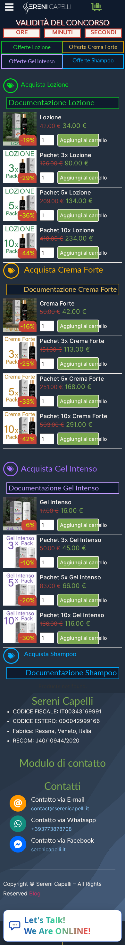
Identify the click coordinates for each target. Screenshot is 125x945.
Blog (34, 893)
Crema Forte (57, 303)
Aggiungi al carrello (79, 140)
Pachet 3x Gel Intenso (70, 539)
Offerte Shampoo (93, 60)
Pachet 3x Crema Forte (72, 340)
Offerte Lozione (32, 47)
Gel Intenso (55, 502)
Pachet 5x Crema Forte (72, 378)
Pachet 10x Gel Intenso (72, 615)
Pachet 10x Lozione (67, 230)
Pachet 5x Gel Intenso (70, 577)
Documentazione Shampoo (71, 673)
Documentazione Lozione (52, 103)
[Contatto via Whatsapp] (18, 823)
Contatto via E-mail (58, 800)
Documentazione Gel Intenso (54, 488)
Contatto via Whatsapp (63, 820)
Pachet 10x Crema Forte (73, 416)
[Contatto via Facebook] (18, 844)
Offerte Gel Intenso (32, 61)
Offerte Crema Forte (93, 47)
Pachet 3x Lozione (65, 155)
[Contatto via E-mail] (18, 803)
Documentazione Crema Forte (70, 289)
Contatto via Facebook (62, 841)
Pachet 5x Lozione (65, 192)
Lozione (51, 117)
